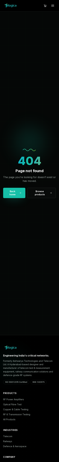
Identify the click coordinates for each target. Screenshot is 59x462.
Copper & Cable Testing (15, 409)
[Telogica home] (10, 5)
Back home (12, 193)
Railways (7, 441)
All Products (9, 419)
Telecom (7, 436)
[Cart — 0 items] (45, 6)
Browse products (40, 193)
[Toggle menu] (53, 6)
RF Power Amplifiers (13, 399)
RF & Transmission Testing (16, 414)
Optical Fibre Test (12, 404)
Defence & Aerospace (14, 446)
